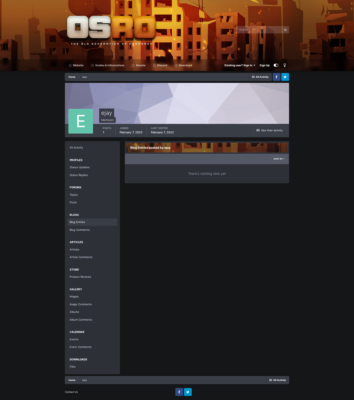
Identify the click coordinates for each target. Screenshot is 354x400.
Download (185, 65)
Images (74, 296)
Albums (74, 311)
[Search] (285, 29)
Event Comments (81, 347)
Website (78, 65)
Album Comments (81, 319)
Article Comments (81, 257)
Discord (162, 65)
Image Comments (81, 304)
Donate (140, 65)
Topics (74, 194)
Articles (74, 249)
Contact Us (71, 391)
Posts (73, 202)
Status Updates (80, 167)
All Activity (76, 147)
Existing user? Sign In (239, 65)
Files (73, 366)
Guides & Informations (109, 65)
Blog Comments (80, 229)
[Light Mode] (284, 65)
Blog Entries (77, 222)
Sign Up (265, 65)
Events (74, 339)
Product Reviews (80, 276)
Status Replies (79, 175)
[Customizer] (276, 65)
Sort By (278, 159)
